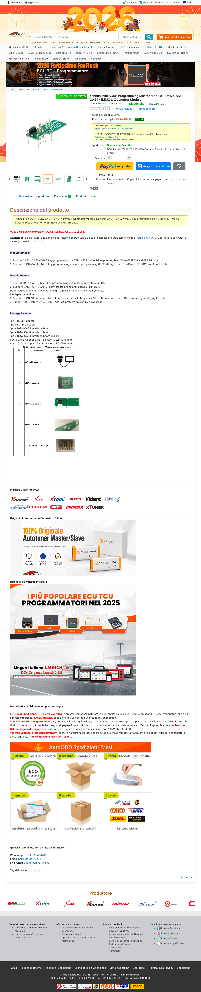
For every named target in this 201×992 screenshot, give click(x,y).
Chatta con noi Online (36, 862)
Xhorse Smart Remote (108, 52)
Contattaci (96, 58)
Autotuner (146, 42)
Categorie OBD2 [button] (19, 47)
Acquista (123, 166)
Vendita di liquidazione (39, 52)
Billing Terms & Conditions (90, 967)
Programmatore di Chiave (52, 89)
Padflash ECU (41, 58)
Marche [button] (39, 47)
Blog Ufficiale (177, 943)
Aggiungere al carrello (156, 166)
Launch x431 (36, 42)
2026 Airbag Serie (153, 52)
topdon (75, 42)
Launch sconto (49, 42)
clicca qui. (20, 931)
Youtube (174, 933)
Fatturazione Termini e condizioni (126, 940)
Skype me (147, 2)
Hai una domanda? (147, 108)
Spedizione (115, 947)
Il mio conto (163, 2)
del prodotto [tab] (34, 196)
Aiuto (176, 2)
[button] (10, 179)
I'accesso (14, 2)
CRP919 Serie (16, 52)
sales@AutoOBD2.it (140, 978)
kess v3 (106, 42)
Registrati (32, 2)
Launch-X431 (56, 47)
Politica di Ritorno (31, 967)
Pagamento (80, 58)
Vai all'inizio (185, 877)
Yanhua (36, 89)
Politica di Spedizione (58, 967)
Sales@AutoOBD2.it (30, 858)
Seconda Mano (117, 42)
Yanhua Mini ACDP (147, 237)
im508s (137, 42)
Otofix (128, 42)
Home (11, 89)
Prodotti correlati (86, 196)
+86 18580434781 (35, 855)
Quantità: (100, 158)
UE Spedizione (64, 42)
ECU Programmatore (129, 47)
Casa (14, 967)
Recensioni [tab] (62, 196)
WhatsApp (131, 2)
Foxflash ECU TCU (154, 47)
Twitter (173, 938)
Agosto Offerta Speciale (90, 42)
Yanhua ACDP (132, 52)
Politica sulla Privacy (119, 944)
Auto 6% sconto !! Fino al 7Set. (107, 137)
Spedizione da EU (177, 47)
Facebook (175, 928)
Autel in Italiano (106, 47)
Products (20, 89)
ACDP (37, 870)
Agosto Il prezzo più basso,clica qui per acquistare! (114, 128)
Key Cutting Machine (177, 52)
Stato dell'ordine (61, 58)
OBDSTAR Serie (84, 52)
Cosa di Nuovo (63, 52)
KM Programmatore (19, 58)
